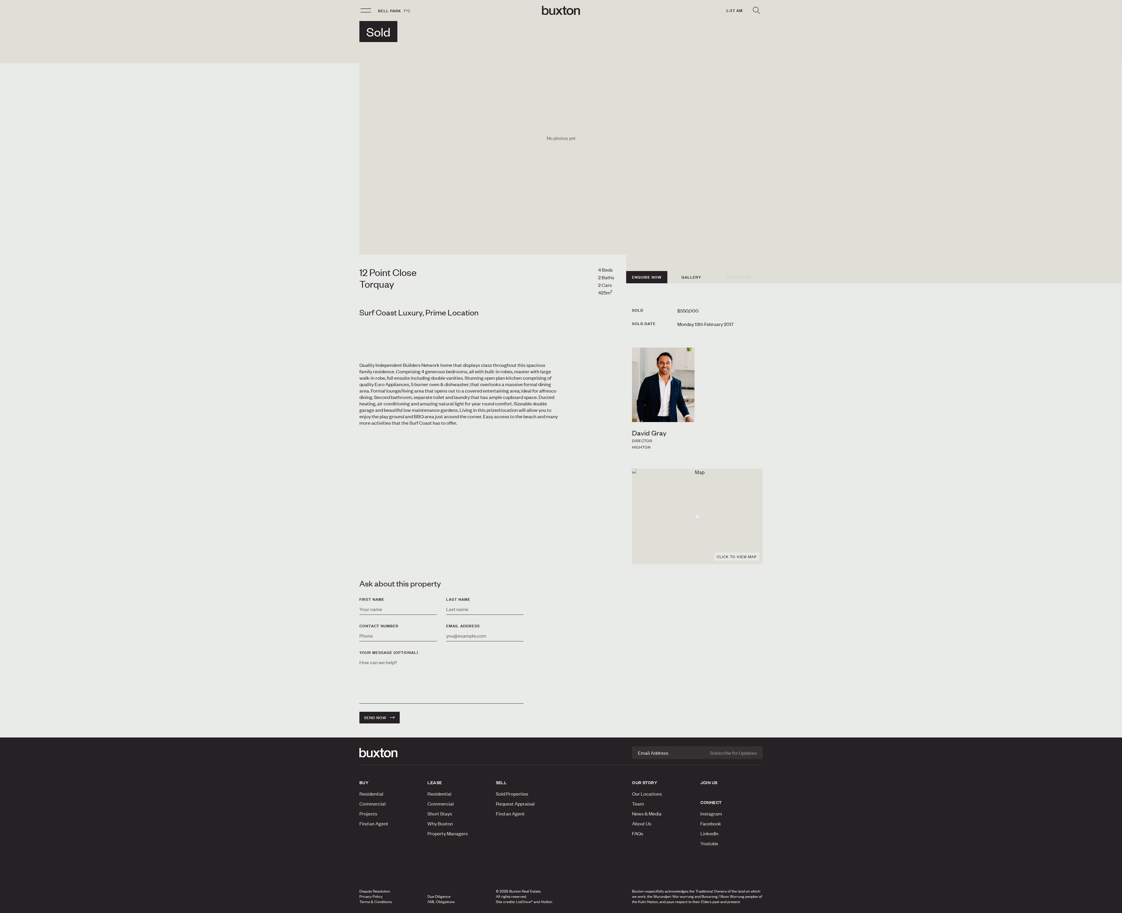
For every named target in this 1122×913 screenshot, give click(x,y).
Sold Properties (512, 793)
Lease (434, 782)
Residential (371, 793)
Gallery (691, 277)
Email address (463, 626)
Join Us (709, 782)
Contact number (379, 626)
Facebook (710, 823)
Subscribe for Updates (733, 752)
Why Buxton (440, 823)
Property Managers (447, 833)
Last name (458, 599)
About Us (641, 823)
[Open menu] (365, 10)
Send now (375, 717)
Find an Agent (373, 823)
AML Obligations (441, 901)
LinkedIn (709, 833)
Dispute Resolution (374, 891)
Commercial (372, 803)
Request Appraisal (515, 803)
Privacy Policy (370, 896)
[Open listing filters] (756, 10)
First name (372, 599)
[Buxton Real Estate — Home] (561, 10)
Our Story (644, 782)
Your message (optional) (388, 652)
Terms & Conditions (375, 901)
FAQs (637, 833)
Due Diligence (439, 896)
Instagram (711, 813)
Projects (368, 813)
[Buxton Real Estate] (390, 752)
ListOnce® (524, 901)
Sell (501, 782)
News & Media (647, 813)
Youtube (709, 843)
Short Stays (439, 813)
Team (638, 803)
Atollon (546, 901)
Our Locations (647, 793)
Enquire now (647, 277)
